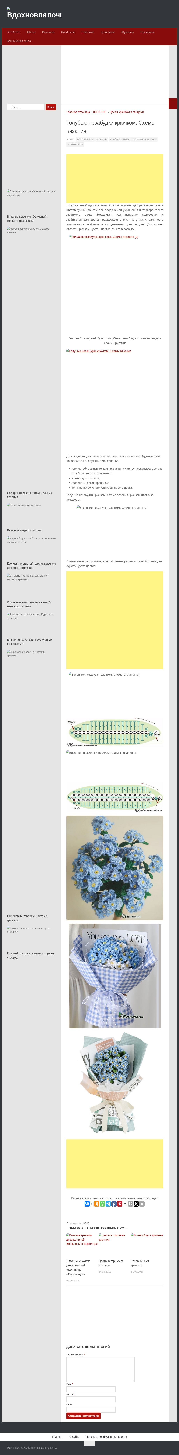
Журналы (127, 32)
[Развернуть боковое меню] (173, 103)
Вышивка (48, 32)
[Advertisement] (115, 74)
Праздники (147, 32)
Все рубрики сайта (19, 40)
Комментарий (75, 1354)
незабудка (102, 139)
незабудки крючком (119, 139)
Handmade (68, 32)
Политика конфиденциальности (106, 1436)
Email (70, 1394)
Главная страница (78, 112)
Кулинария (108, 32)
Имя (69, 1384)
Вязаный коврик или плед (24, 530)
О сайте (74, 1436)
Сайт (69, 1404)
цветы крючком (75, 144)
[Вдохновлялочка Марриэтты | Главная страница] (34, 14)
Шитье (31, 32)
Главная (57, 1436)
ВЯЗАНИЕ (13, 32)
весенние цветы (85, 139)
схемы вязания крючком (144, 139)
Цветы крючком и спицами (127, 112)
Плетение (87, 32)
